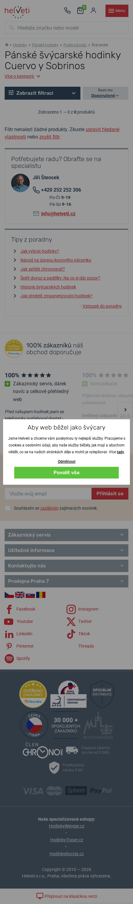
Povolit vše (66, 472)
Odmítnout (66, 461)
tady (120, 452)
